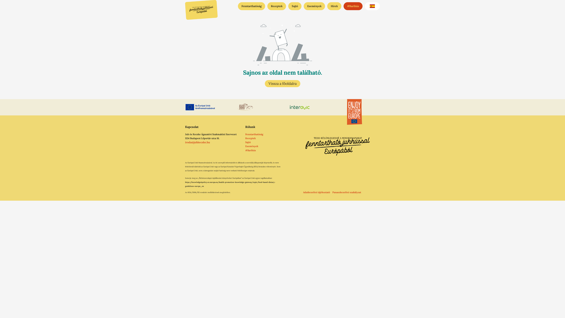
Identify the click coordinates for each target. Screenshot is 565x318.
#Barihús (353, 6)
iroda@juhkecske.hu (197, 142)
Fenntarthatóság (251, 6)
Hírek (334, 6)
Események (314, 6)
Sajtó (295, 6)
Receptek (276, 6)
